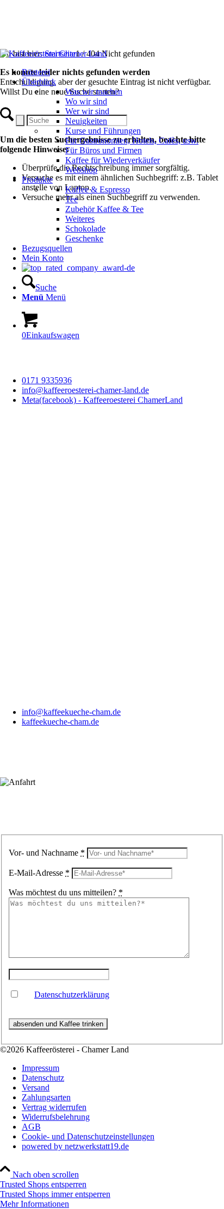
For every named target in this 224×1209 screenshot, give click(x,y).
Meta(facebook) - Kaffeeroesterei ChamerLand (102, 399)
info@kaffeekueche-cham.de (71, 711)
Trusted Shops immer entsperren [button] (55, 1194)
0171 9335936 (47, 380)
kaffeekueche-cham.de (60, 721)
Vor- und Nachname (47, 852)
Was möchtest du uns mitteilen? (66, 892)
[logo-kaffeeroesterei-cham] (53, 53)
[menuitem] (110, 72)
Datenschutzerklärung (71, 994)
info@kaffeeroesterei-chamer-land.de (85, 390)
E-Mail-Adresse (39, 872)
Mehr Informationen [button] (34, 1203)
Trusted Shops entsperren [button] (43, 1184)
